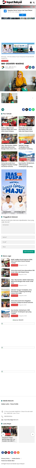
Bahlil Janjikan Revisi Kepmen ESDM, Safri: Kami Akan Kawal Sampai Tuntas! (9, 129)
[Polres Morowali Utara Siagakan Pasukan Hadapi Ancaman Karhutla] (9, 156)
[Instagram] (15, 452)
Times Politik (14, 404)
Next (14, 15)
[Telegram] (30, 109)
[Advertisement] (18, 30)
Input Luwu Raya (6, 434)
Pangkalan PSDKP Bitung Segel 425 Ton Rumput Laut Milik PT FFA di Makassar (8, 439)
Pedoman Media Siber (8, 461)
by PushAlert (32, 18)
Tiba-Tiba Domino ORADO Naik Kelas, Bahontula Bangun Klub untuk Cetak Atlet (9, 147)
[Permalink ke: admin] (3, 67)
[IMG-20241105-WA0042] (9, 98)
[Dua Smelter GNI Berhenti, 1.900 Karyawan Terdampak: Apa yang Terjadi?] (27, 156)
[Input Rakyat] (14, 2)
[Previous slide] (3, 98)
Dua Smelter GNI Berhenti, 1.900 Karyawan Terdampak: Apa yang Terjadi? (26, 164)
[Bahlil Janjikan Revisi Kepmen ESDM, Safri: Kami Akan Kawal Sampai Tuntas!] (9, 121)
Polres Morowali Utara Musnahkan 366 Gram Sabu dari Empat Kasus (26, 129)
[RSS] (18, 452)
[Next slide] (33, 98)
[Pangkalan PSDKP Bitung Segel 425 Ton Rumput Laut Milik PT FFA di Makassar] (9, 431)
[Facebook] (23, 109)
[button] (34, 3)
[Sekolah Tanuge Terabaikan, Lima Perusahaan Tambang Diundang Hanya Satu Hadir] (27, 139)
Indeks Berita (16, 458)
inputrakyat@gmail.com (11, 420)
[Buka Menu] (31, 3)
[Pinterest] (9, 452)
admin (6, 66)
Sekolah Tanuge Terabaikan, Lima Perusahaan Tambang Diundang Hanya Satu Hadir (25, 147)
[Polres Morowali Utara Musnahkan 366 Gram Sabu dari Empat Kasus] (27, 121)
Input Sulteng (5, 61)
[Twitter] (26, 109)
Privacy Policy (5, 458)
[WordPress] (12, 452)
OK (22, 15)
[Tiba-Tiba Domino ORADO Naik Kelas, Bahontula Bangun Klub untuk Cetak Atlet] (9, 139)
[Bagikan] (33, 67)
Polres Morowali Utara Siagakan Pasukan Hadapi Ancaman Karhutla (9, 164)
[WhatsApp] (33, 109)
